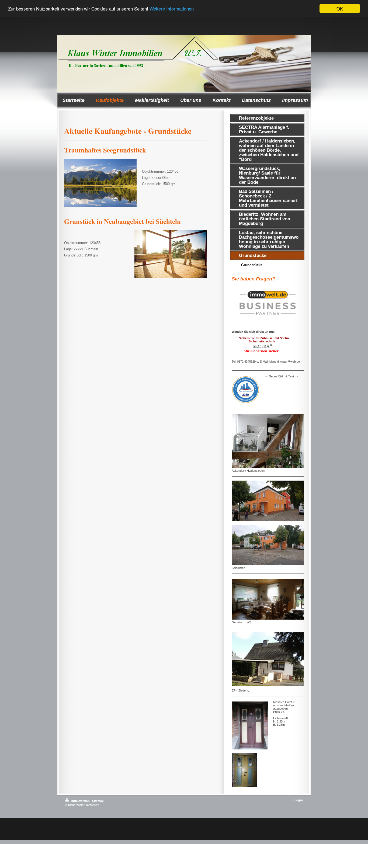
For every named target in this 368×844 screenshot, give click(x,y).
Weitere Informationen (172, 8)
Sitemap (98, 801)
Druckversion (80, 801)
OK (339, 8)
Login (298, 800)
